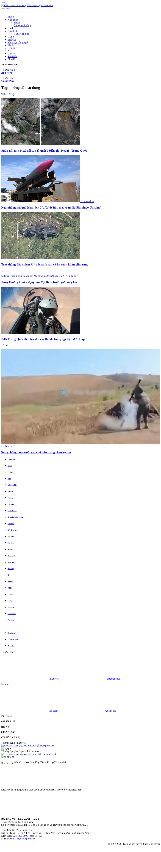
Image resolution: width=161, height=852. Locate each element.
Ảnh (9, 479)
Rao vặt (11, 646)
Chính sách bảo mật (32, 789)
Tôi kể (17, 22)
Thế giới (12, 39)
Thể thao (12, 45)
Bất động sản (12, 530)
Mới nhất (11, 607)
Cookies (46, 789)
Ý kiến (10, 588)
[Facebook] (105, 789)
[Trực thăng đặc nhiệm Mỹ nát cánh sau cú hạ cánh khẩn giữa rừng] (40, 258)
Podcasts (11, 472)
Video (4, 2)
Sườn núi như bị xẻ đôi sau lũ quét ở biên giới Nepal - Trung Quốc (44, 150)
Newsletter (12, 633)
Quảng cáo (110, 710)
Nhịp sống (13, 19)
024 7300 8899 (20, 835)
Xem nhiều (12, 614)
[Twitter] (24, 813)
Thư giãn (11, 601)
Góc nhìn (11, 524)
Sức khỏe (12, 56)
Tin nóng (11, 620)
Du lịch (11, 53)
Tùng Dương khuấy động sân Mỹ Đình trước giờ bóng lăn (39, 282)
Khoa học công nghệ (18, 42)
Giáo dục (12, 48)
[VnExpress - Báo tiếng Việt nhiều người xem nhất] (27, 5)
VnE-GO (11, 491)
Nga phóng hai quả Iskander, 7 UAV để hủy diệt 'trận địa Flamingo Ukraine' (51, 207)
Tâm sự (10, 594)
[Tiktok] (120, 813)
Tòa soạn (53, 710)
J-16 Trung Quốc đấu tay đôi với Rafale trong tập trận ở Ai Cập (43, 339)
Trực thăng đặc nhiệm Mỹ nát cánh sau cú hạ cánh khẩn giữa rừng (44, 264)
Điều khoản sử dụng (11, 789)
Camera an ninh (22, 33)
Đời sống (11, 569)
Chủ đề (11, 59)
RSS (53, 789)
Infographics (12, 485)
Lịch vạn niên (13, 639)
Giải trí (11, 36)
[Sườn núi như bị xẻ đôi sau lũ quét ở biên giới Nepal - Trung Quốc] (40, 144)
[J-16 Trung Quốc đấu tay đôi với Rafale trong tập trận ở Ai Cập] (40, 333)
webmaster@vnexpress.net (21, 838)
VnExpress (53, 678)
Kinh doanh (12, 511)
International (113, 678)
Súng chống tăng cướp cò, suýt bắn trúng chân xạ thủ (36, 452)
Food (10, 28)
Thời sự (11, 17)
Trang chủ (11, 459)
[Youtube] (72, 813)
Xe (9, 50)
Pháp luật (12, 31)
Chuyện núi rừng (22, 25)
